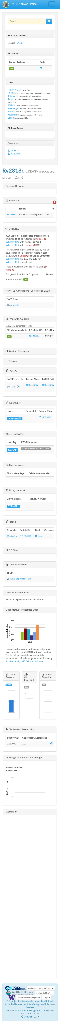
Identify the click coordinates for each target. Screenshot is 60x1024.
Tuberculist (13, 96)
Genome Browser (15, 186)
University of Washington (28, 997)
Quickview (46, 417)
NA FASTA (15, 154)
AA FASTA (15, 151)
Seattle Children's (43, 993)
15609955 (12, 536)
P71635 (19, 43)
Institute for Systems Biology (40, 988)
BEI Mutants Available (17, 319)
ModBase (12, 115)
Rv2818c (11, 215)
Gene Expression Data (17, 592)
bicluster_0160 (13, 242)
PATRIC (11, 93)
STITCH (11, 106)
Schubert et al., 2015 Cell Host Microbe (24, 662)
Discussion (11, 811)
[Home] (5, 4)
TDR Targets (13, 109)
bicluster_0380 (13, 245)
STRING (12, 112)
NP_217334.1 (26, 536)
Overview (13, 229)
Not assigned (32, 385)
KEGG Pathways (15, 434)
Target (11, 99)
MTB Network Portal (24, 4)
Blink (10, 118)
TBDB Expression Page (20, 579)
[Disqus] (30, 856)
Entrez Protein (14, 90)
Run (39, 536)
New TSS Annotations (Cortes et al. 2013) (28, 291)
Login (46, 997)
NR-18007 (34, 336)
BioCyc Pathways (15, 465)
